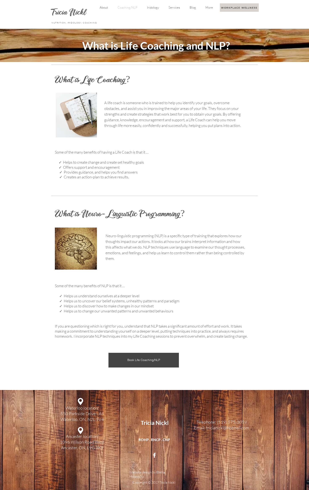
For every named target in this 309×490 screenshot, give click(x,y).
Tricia (60, 13)
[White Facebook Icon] (154, 455)
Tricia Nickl (155, 422)
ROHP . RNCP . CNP (154, 439)
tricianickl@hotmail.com (227, 427)
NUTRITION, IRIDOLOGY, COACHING (75, 22)
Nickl (78, 13)
